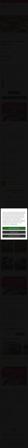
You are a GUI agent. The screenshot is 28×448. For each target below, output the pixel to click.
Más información (14, 224)
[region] (14, 224)
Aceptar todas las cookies (14, 228)
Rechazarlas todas (14, 232)
